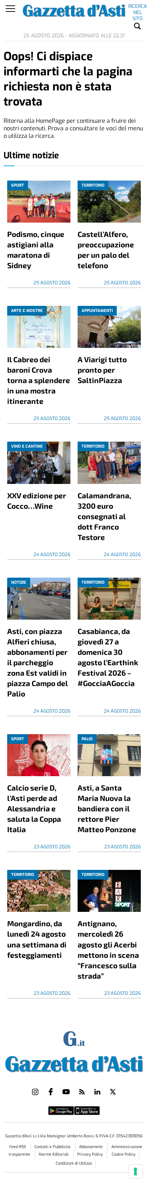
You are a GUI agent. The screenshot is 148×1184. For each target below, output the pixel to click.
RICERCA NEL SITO (137, 7)
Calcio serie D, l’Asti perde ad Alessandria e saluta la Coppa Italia (34, 808)
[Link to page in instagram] (35, 1092)
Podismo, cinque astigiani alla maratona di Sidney (35, 249)
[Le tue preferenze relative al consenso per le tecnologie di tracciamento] (135, 1171)
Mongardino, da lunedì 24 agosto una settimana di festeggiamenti (36, 939)
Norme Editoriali (54, 1154)
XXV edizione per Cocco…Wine (36, 500)
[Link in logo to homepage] (74, 1062)
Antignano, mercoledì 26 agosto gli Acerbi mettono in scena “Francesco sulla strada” (108, 949)
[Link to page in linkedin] (97, 1092)
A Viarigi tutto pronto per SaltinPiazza (102, 369)
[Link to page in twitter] (113, 1092)
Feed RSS (18, 1147)
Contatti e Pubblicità (52, 1147)
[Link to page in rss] (82, 1092)
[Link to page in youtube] (66, 1092)
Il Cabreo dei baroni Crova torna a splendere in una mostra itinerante (38, 380)
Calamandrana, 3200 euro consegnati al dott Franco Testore (104, 516)
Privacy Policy (90, 1154)
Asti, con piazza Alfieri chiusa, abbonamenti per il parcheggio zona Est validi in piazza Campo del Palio (37, 662)
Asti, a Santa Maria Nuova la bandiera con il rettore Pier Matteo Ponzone (107, 808)
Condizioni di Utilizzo (74, 1163)
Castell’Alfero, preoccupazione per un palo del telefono (106, 249)
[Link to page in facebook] (50, 1092)
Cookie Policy (123, 1154)
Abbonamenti (91, 1147)
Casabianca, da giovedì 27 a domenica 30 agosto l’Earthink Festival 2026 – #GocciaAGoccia (108, 656)
